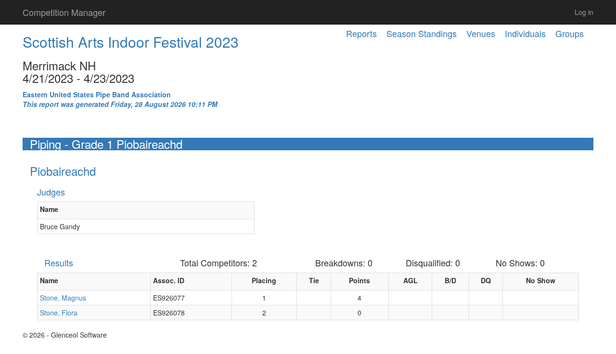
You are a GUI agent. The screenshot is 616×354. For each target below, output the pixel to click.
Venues (480, 33)
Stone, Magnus (63, 297)
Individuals (525, 33)
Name (49, 209)
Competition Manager (64, 12)
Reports (361, 33)
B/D (450, 280)
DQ (486, 280)
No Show (540, 280)
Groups (569, 33)
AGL (410, 280)
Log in (584, 12)
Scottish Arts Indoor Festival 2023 (131, 41)
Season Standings (421, 33)
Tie (314, 280)
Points (359, 280)
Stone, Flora (58, 312)
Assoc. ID (168, 280)
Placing (264, 280)
